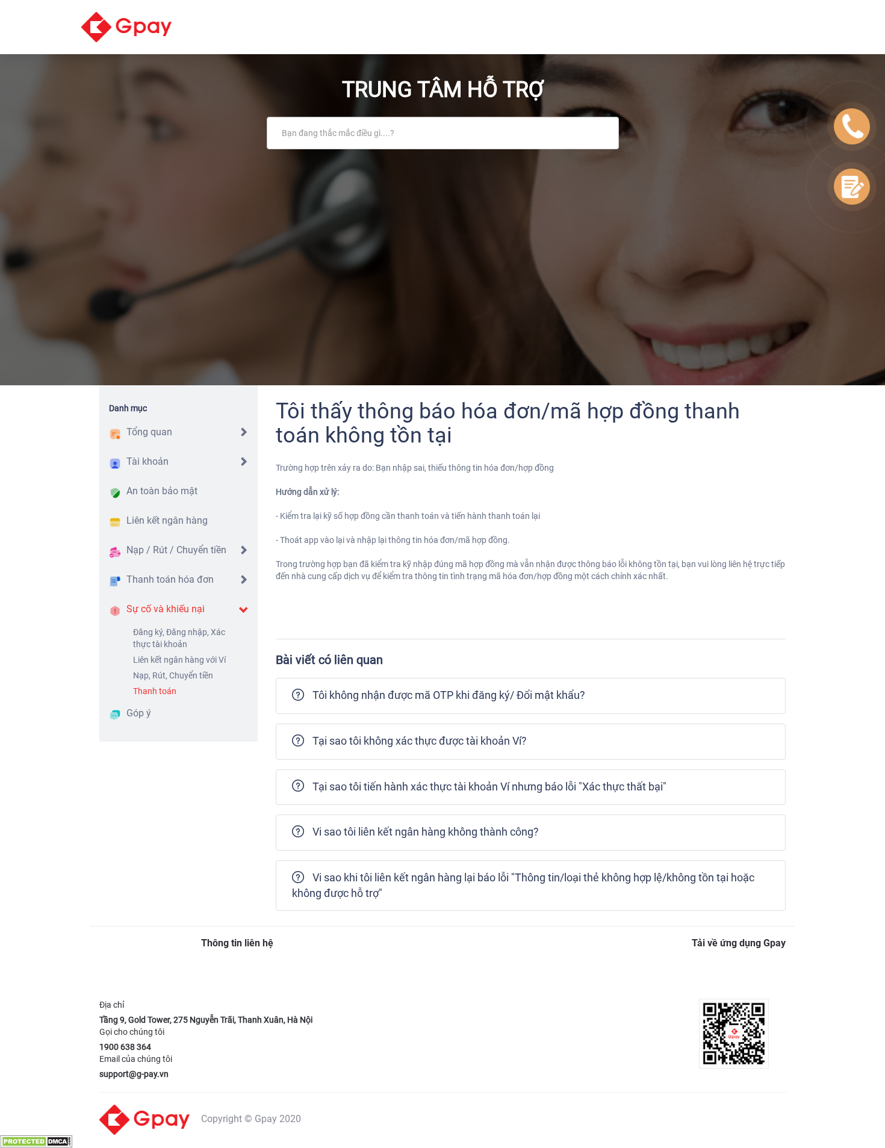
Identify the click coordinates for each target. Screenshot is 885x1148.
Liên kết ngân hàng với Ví (179, 660)
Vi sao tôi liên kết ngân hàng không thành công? (425, 831)
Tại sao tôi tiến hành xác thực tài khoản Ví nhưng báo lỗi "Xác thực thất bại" (489, 786)
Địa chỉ (111, 1005)
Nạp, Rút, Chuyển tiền (173, 675)
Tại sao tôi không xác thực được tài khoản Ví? (419, 740)
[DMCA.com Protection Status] (36, 1141)
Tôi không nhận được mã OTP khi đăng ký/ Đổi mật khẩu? (448, 695)
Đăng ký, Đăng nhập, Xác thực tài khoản (179, 638)
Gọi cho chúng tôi (131, 1032)
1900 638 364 (125, 1047)
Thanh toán (154, 691)
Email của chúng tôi (135, 1059)
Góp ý (138, 713)
